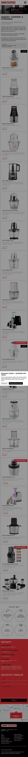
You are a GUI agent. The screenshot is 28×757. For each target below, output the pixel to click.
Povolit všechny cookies (15, 383)
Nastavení (4, 383)
